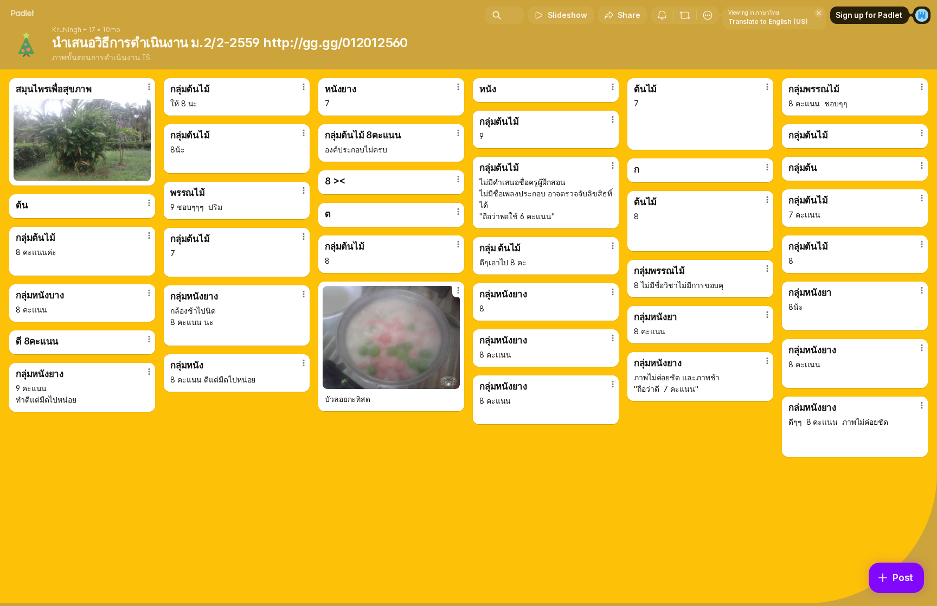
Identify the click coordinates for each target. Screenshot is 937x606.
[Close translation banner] (818, 13)
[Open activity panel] (662, 15)
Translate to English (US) (768, 21)
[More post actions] (149, 87)
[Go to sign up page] (921, 15)
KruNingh (66, 30)
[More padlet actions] (707, 15)
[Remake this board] (685, 15)
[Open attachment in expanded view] (82, 140)
